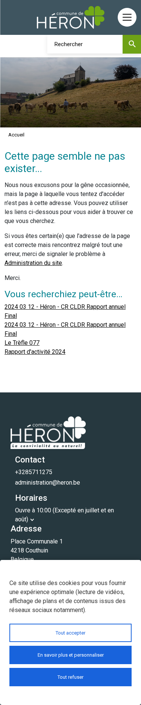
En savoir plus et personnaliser (71, 655)
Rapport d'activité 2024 (35, 351)
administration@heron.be (47, 482)
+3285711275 (33, 472)
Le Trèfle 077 (22, 342)
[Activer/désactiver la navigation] (127, 17)
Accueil (16, 135)
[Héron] (71, 17)
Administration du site (33, 262)
